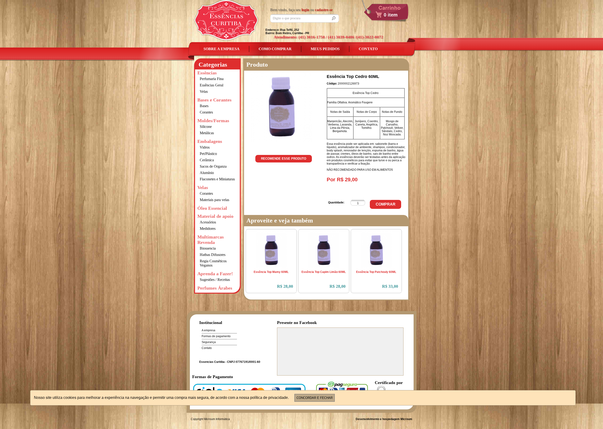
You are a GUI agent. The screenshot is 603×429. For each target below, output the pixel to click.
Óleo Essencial (212, 208)
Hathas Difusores (212, 255)
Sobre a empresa (222, 49)
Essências (207, 72)
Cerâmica (207, 160)
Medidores (208, 229)
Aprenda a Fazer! (215, 273)
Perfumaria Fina (212, 79)
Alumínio (207, 173)
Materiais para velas (214, 200)
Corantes (206, 112)
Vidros (205, 147)
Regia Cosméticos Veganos (213, 263)
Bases (204, 106)
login (305, 10)
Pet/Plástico (208, 154)
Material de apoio (215, 216)
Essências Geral (211, 85)
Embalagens (209, 141)
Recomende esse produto (283, 158)
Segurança (209, 342)
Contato (368, 49)
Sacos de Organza (213, 166)
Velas (204, 91)
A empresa (208, 330)
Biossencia (208, 248)
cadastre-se (324, 10)
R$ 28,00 (285, 286)
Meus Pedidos (325, 49)
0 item (391, 14)
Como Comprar (275, 49)
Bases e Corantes (214, 99)
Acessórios (208, 222)
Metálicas (207, 133)
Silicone (206, 127)
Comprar (385, 204)
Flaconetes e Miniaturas (217, 179)
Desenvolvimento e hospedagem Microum (384, 419)
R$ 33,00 (390, 286)
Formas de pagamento (216, 336)
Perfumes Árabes (214, 288)
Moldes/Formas (213, 120)
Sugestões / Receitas (215, 280)
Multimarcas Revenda (210, 239)
